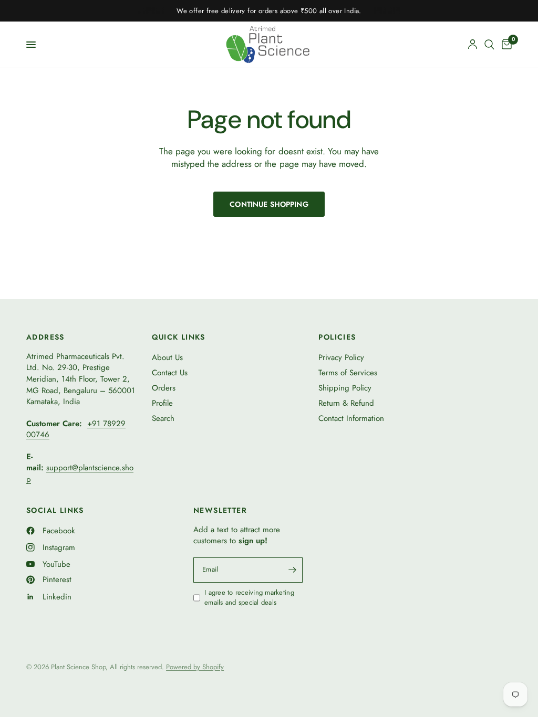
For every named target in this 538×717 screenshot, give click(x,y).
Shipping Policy (344, 388)
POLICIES (337, 337)
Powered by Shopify (195, 667)
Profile (162, 403)
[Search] (489, 45)
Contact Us (170, 372)
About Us (167, 357)
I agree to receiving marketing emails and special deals (249, 597)
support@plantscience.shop (79, 473)
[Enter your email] (292, 570)
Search (163, 418)
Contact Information (351, 418)
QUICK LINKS (178, 337)
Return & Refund (346, 403)
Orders (163, 388)
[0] (505, 45)
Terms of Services (347, 372)
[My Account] (472, 45)
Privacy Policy (341, 357)
